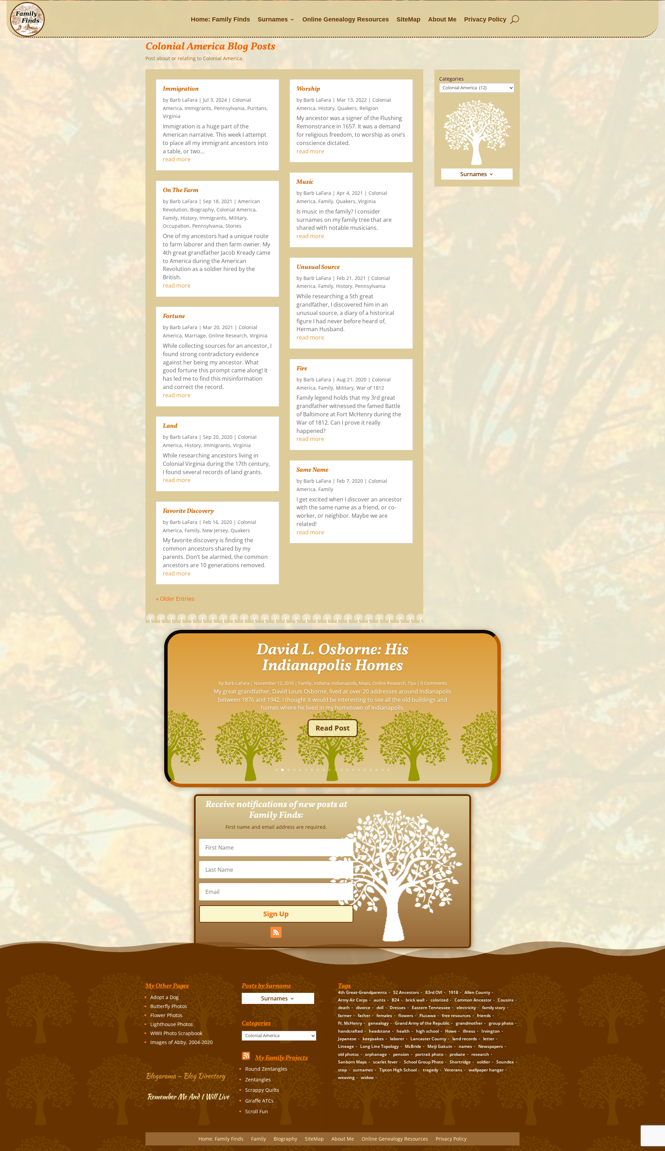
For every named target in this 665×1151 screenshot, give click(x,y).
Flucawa (427, 1015)
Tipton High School (398, 1070)
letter (488, 1039)
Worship (308, 89)
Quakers (240, 530)
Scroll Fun (256, 1111)
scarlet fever (385, 1062)
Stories (233, 226)
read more (176, 159)
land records (464, 1039)
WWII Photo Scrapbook (176, 1033)
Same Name (312, 470)
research (480, 1054)
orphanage (376, 1054)
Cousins (506, 1000)
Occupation (176, 226)
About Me (442, 19)
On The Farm (180, 190)
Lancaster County (428, 1039)
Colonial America (236, 209)
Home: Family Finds (220, 19)
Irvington (490, 1031)
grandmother (469, 1023)
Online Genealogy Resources (345, 19)
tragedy (430, 1070)
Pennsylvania (229, 108)
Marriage (195, 335)
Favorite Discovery (188, 511)
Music (304, 182)
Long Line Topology (379, 1046)
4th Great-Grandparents (362, 992)
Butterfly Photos (168, 1006)
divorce (363, 1007)
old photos (348, 1054)
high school (427, 1031)
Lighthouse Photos (171, 1024)
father (364, 1015)
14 (353, 770)
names (465, 1046)
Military (238, 218)
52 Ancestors (406, 992)
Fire (301, 368)
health (403, 1031)
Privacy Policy (485, 19)
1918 (453, 992)
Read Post (333, 728)
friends (484, 1015)
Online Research (228, 335)
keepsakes (373, 1039)
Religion (369, 108)
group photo (501, 1023)
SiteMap (408, 19)
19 (382, 770)
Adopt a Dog (164, 997)
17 (371, 770)
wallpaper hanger (486, 1070)
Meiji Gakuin (439, 1046)
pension (401, 1054)
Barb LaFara (183, 100)
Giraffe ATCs (259, 1100)
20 (388, 770)
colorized (439, 1000)
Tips (412, 683)
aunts (379, 1000)
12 (341, 770)
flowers (405, 1015)
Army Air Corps (352, 1000)
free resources (456, 1015)
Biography (202, 209)
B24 (395, 1000)
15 (359, 770)
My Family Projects (281, 1058)
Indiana (321, 683)
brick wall (415, 1000)
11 (335, 770)
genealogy (378, 1023)
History (188, 218)
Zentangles (258, 1079)
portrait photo (429, 1054)
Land (170, 426)
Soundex (505, 1062)
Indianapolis (344, 683)
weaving (346, 1077)
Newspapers (490, 1046)
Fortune (174, 316)
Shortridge (460, 1062)
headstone (379, 1031)
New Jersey (215, 530)
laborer (397, 1039)
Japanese (347, 1039)
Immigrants (198, 108)
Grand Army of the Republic (422, 1023)
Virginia (171, 116)
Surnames (273, 19)
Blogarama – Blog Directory (185, 1076)
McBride (413, 1046)
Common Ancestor (472, 1000)
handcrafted (350, 1031)
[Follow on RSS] (276, 932)
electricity (466, 1007)
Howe (450, 1031)
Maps (364, 683)
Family (170, 218)
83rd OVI (433, 992)
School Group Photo (423, 1062)
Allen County (477, 992)
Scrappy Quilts (262, 1090)
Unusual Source (318, 267)
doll (379, 1007)
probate (457, 1054)
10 (329, 770)
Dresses (398, 1007)
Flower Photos (166, 1015)
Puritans (257, 108)
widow (367, 1077)
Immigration (181, 89)
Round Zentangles (266, 1069)
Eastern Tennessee (431, 1007)
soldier (483, 1062)
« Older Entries (175, 598)
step (342, 1070)
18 (376, 770)
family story (493, 1007)
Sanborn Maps (352, 1062)
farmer (345, 1015)
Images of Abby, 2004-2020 (181, 1042)
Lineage (346, 1046)
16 (365, 770)
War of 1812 (370, 387)
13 (347, 770)
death (344, 1007)
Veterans (453, 1070)
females (384, 1015)
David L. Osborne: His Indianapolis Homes (332, 658)
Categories (451, 78)
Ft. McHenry (350, 1023)
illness (469, 1031)
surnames (363, 1070)
